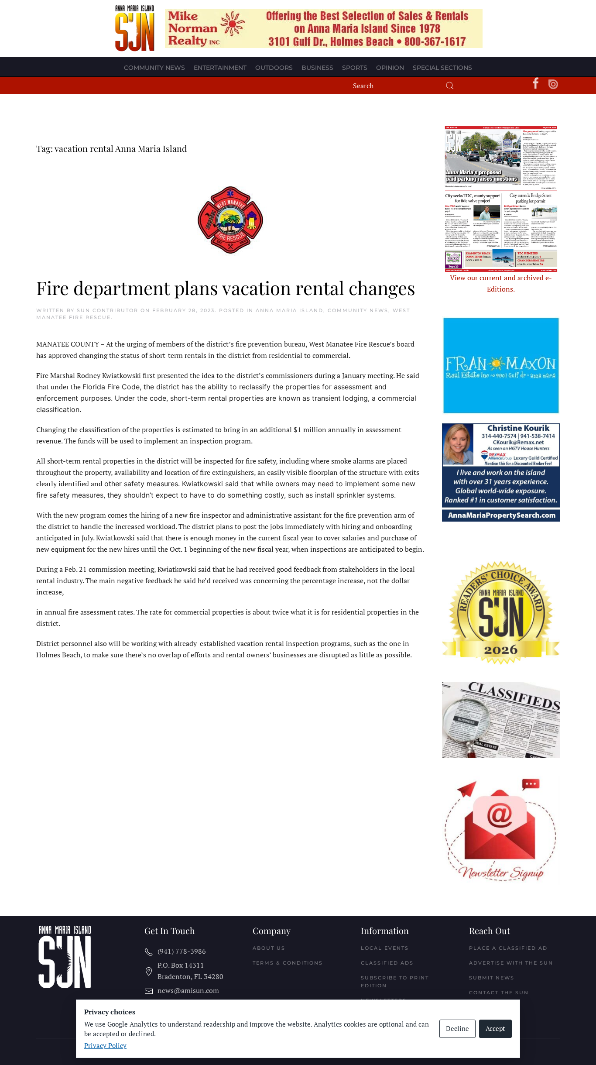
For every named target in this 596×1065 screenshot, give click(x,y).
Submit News (491, 978)
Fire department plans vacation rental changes (225, 287)
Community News (358, 310)
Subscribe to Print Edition (395, 982)
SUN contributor (107, 310)
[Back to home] (135, 28)
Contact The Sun (499, 992)
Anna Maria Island (289, 310)
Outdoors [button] (274, 68)
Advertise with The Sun (511, 963)
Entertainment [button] (220, 68)
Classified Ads (387, 963)
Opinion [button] (390, 68)
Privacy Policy (105, 1045)
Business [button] (317, 68)
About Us (269, 948)
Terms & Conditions (288, 963)
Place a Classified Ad (508, 948)
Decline (457, 1028)
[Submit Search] (449, 85)
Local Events (385, 948)
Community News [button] (154, 68)
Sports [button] (354, 68)
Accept (495, 1028)
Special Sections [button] (442, 68)
